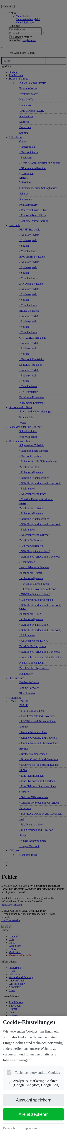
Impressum (30, 1128)
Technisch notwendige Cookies (37, 1072)
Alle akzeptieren (34, 1114)
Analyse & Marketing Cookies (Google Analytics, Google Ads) (36, 1083)
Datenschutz (11, 1128)
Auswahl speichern (33, 1100)
